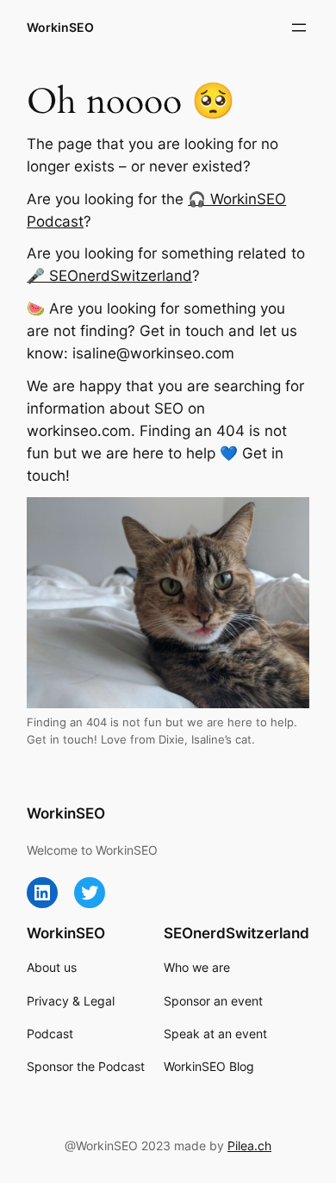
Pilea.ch (249, 1145)
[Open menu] (299, 27)
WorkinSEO (60, 27)
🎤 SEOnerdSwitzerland (109, 275)
